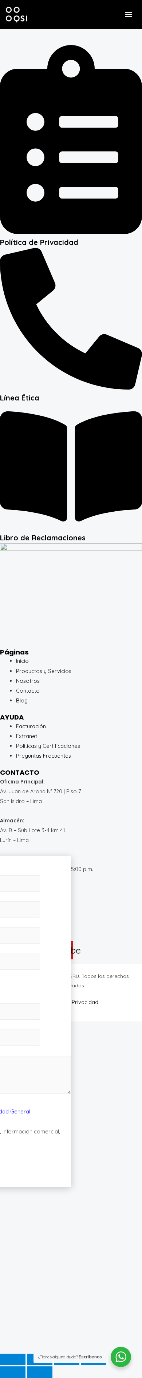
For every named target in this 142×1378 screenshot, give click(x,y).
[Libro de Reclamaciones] (71, 527)
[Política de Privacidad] (71, 232)
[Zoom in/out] (12, 1359)
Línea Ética (19, 397)
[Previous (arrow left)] (12, 1372)
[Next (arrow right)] (39, 1372)
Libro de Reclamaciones (43, 537)
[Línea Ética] (71, 387)
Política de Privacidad (39, 242)
